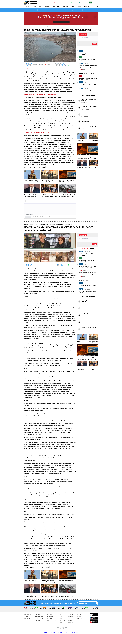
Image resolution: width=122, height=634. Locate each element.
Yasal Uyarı (76, 632)
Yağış (39, 167)
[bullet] (43, 217)
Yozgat (43, 167)
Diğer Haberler (74, 10)
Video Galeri (70, 616)
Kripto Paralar (94, 608)
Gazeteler (86, 6)
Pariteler (56, 10)
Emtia (85, 10)
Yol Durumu (85, 608)
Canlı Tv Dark (38, 614)
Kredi (89, 10)
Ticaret (47, 567)
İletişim (50, 632)
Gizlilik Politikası (56, 632)
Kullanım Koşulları (69, 632)
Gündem (41, 6)
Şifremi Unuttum (80, 618)
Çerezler (61, 632)
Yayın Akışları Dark (39, 616)
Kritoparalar (62, 10)
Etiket (38, 567)
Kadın (58, 6)
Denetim (26, 567)
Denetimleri (32, 567)
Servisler (34, 6)
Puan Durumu (61, 608)
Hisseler (50, 10)
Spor (53, 6)
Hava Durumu (51, 608)
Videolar (73, 6)
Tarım (34, 167)
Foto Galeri (65, 6)
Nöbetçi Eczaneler (39, 618)
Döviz (80, 10)
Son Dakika (26, 6)
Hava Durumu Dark (28, 614)
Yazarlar (79, 6)
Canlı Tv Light (27, 618)
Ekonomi (47, 6)
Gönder (28, 217)
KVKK (64, 632)
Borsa (68, 10)
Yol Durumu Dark (27, 616)
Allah (25, 167)
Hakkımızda (46, 632)
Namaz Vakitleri (33, 608)
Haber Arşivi (26, 26)
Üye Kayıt (79, 616)
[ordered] (41, 217)
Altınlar (45, 10)
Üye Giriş (79, 614)
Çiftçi (30, 167)
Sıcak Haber (71, 622)
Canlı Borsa (34, 10)
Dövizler (40, 10)
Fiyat (43, 567)
